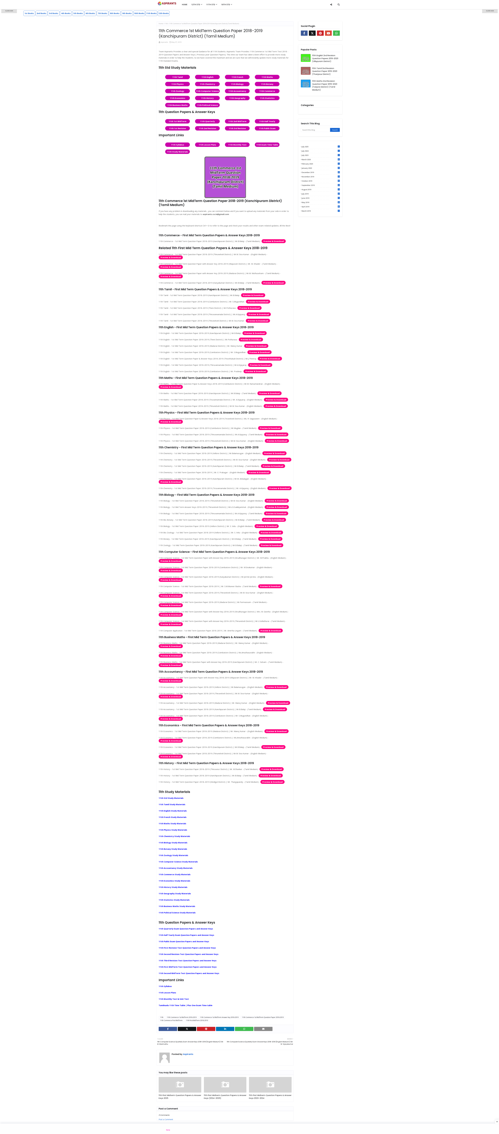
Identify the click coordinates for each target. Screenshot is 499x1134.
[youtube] (328, 33)
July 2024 (320, 151)
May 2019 (321, 202)
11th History (207, 98)
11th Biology (237, 84)
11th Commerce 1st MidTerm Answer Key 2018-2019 (219, 1017)
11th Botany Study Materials (173, 849)
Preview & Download (274, 241)
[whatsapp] (244, 1029)
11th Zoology (177, 91)
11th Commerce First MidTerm (171, 1020)
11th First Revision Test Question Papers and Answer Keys (187, 947)
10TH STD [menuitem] (225, 4)
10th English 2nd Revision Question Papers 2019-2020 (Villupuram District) (325, 58)
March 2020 (321, 159)
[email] (263, 1029)
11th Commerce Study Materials (175, 874)
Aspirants (164, 42)
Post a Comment (166, 1119)
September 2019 (321, 185)
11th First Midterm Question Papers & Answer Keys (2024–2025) (225, 1097)
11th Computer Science (207, 91)
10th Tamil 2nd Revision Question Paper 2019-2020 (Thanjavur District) (324, 71)
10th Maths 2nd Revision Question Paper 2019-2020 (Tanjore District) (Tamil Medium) (324, 85)
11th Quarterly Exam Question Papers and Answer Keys (186, 928)
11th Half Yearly (267, 121)
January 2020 (321, 168)
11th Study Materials (177, 151)
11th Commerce (267, 91)
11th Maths (267, 77)
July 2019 (321, 194)
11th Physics (177, 84)
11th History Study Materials (173, 887)
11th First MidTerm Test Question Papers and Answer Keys (188, 967)
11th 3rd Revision (237, 128)
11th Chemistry (207, 84)
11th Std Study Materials (171, 798)
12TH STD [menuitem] (195, 4)
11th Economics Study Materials (174, 880)
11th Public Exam (267, 128)
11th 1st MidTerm (177, 121)
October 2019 (321, 181)
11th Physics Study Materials (173, 830)
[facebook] (168, 1029)
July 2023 (320, 155)
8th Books (114, 13)
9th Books (127, 13)
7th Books (102, 13)
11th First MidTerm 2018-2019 (197, 1020)
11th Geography (237, 98)
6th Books (90, 13)
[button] (9, 11)
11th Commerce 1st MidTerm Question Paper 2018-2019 (263, 1017)
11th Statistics (267, 98)
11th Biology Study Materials (173, 842)
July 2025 (320, 146)
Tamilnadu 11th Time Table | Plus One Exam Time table (185, 1005)
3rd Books (53, 13)
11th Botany (267, 84)
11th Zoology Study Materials (173, 855)
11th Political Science (207, 105)
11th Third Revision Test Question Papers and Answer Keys (187, 960)
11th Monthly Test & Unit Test (174, 999)
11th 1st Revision (177, 128)
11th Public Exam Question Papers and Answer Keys (184, 941)
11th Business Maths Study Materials (177, 906)
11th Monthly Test (237, 144)
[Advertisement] (9, 51)
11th (166, 23)
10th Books (139, 13)
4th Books (66, 13)
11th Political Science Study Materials (177, 912)
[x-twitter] (187, 1029)
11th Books (151, 13)
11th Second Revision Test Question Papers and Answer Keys (188, 954)
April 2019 (321, 206)
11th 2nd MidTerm (237, 121)
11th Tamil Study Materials (172, 804)
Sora (168, 1130)
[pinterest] (206, 1029)
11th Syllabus (177, 144)
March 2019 (321, 211)
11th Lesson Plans (207, 144)
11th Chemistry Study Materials (174, 836)
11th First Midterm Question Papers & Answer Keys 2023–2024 (270, 1097)
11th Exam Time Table (267, 144)
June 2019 (321, 198)
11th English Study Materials (173, 810)
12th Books (163, 13)
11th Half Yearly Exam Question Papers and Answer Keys (186, 935)
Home (161, 23)
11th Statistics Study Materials (174, 900)
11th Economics (177, 98)
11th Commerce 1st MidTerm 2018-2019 (181, 1017)
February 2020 (321, 164)
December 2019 (321, 172)
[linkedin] (225, 1029)
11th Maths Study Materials (172, 823)
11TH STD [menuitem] (210, 4)
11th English (207, 77)
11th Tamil (177, 77)
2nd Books (41, 13)
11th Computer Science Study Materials (178, 861)
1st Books (29, 13)
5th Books (78, 13)
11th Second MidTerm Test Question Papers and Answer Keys (189, 973)
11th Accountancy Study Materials (176, 868)
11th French (237, 77)
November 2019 (321, 176)
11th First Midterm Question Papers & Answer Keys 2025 (180, 1097)
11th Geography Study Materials (175, 893)
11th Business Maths (177, 105)
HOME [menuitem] (184, 4)
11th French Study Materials (172, 817)
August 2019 (321, 189)
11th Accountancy (237, 91)
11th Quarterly (207, 121)
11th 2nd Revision (207, 128)
